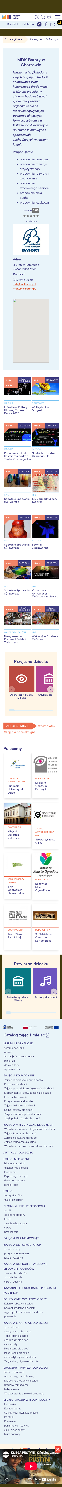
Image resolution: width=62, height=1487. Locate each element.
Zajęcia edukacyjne (19, 1075)
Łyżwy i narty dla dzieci (17, 1331)
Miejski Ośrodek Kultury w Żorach (14, 836)
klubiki (7, 1219)
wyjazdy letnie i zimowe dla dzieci (23, 1312)
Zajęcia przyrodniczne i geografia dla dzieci (29, 1088)
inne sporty (10, 1344)
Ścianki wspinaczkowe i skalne (21, 1412)
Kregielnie (10, 1421)
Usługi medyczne (16, 1159)
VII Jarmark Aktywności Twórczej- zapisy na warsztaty (45, 595)
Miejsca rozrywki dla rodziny (26, 1399)
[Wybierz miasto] (50, 17)
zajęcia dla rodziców (15, 1273)
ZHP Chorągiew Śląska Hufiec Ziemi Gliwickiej (16, 893)
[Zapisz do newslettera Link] (52, 24)
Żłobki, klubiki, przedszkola (24, 1206)
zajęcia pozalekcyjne (20, 732)
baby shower (11, 1389)
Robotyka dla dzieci (15, 1084)
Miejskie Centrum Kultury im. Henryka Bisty (44, 787)
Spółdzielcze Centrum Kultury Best (43, 937)
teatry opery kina (14, 1048)
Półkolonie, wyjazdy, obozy (25, 1299)
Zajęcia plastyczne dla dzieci (20, 1137)
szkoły (7, 1227)
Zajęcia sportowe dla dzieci (25, 1322)
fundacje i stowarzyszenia (17, 780)
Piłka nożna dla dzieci (16, 1348)
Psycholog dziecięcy (16, 1176)
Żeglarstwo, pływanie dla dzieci (22, 1361)
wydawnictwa (12, 1069)
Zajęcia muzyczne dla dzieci (20, 1141)
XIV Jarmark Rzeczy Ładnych (44, 500)
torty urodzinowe (14, 1372)
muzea (8, 1052)
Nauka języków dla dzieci (18, 1109)
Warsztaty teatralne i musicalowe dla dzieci (29, 1146)
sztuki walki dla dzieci (16, 1340)
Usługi (8, 1191)
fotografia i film (13, 1195)
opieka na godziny (14, 1214)
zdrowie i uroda (13, 1277)
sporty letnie (11, 1327)
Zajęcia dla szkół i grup (22, 1244)
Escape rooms (12, 1408)
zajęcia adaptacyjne (15, 1223)
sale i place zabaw (14, 1429)
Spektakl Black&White (40, 546)
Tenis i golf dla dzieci (16, 1335)
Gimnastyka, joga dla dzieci (20, 1357)
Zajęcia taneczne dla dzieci (19, 1133)
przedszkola (11, 1231)
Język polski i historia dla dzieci (22, 1118)
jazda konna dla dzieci (16, 1352)
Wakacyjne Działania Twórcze (45, 638)
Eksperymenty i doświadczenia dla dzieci (27, 1092)
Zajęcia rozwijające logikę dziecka (23, 1080)
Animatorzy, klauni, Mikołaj (19, 1376)
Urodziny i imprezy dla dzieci (25, 1367)
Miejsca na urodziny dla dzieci (21, 1380)
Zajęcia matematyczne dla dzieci (23, 1114)
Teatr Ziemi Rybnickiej (15, 935)
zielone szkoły (12, 1249)
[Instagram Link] (39, 24)
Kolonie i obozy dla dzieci (16, 881)
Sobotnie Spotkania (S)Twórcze (17, 500)
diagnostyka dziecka (16, 1167)
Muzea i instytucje (18, 1043)
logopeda (10, 1172)
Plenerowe (38, 403)
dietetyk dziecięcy (14, 1180)
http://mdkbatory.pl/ (24, 288)
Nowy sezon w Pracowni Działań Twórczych (15, 639)
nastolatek (48, 726)
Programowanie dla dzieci (19, 1101)
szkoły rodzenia (13, 1281)
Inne (6, 495)
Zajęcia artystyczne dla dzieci (44, 832)
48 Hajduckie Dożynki (40, 409)
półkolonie (10, 1316)
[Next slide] (50, 689)
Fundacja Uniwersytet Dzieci (15, 789)
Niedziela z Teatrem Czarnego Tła (44, 454)
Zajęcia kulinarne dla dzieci (19, 1105)
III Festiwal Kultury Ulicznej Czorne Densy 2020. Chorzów (15, 412)
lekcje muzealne (13, 1257)
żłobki (7, 1210)
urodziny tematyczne (16, 1385)
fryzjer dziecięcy (13, 1199)
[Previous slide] (12, 689)
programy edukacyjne (16, 1253)
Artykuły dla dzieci (18, 1152)
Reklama (28, 24)
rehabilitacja (11, 1184)
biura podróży (12, 1434)
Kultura (8, 403)
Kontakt (12, 24)
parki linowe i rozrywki (16, 1425)
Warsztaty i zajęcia (15, 632)
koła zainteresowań (15, 1097)
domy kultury (42, 778)
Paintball (9, 1417)
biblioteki (9, 1060)
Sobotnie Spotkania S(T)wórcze (17, 546)
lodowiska (10, 1404)
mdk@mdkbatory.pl (24, 284)
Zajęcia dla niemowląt (21, 1238)
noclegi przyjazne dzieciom (19, 1307)
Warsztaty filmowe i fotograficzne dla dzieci (29, 1129)
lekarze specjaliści (14, 1163)
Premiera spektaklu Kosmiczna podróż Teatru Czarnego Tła (17, 456)
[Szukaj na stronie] (43, 17)
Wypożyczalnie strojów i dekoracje (24, 1393)
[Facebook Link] (46, 24)
